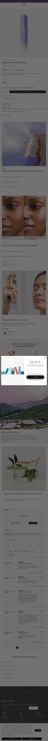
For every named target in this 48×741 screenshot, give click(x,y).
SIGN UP (35, 377)
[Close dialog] (45, 357)
